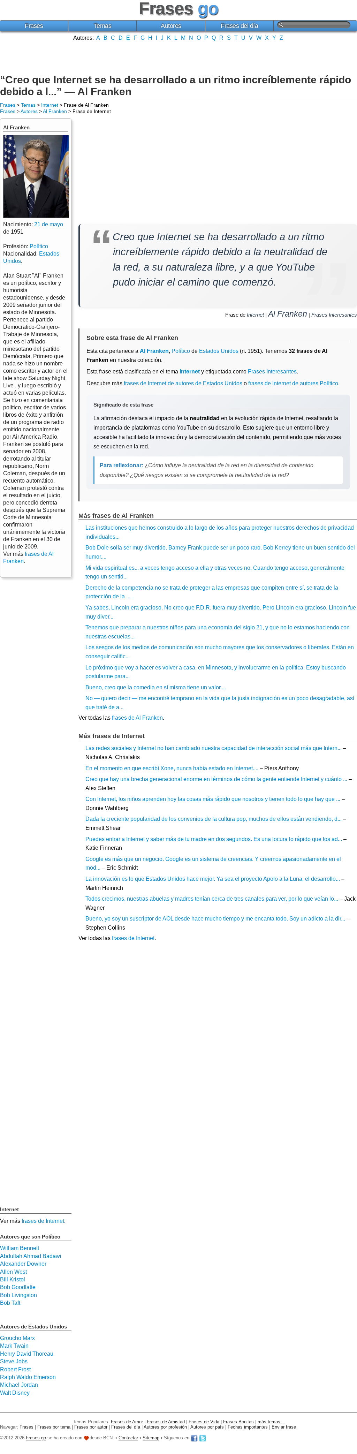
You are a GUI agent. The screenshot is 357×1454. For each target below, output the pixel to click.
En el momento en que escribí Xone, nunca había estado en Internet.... (171, 768)
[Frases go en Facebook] (194, 1438)
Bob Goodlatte (18, 1287)
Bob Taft (10, 1303)
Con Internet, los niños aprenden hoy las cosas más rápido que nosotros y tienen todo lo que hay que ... (212, 799)
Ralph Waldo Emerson (28, 1377)
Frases (34, 25)
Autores (171, 25)
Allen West (13, 1272)
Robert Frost (15, 1369)
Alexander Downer (23, 1264)
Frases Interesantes (334, 315)
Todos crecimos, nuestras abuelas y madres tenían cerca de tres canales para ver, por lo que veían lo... (211, 899)
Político (181, 351)
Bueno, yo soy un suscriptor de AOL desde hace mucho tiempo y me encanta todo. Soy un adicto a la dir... (215, 919)
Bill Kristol (12, 1279)
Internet (49, 105)
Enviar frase (284, 1427)
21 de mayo (48, 224)
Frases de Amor (127, 1421)
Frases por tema (53, 1427)
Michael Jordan (19, 1385)
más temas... (271, 1421)
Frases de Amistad (166, 1421)
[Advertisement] (178, 57)
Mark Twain (14, 1346)
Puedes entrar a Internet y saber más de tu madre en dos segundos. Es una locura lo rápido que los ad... (213, 839)
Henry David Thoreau (26, 1354)
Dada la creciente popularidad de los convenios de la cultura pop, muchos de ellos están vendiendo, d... (213, 819)
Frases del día (239, 25)
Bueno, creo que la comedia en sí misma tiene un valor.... (155, 687)
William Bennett (19, 1248)
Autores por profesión (165, 1427)
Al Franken (55, 111)
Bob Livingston (18, 1295)
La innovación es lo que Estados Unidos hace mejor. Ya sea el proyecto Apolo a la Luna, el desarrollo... (212, 879)
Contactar (128, 1438)
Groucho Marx (17, 1338)
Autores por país (207, 1427)
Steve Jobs (14, 1361)
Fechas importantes (248, 1427)
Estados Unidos (218, 351)
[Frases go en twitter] (202, 1438)
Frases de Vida (204, 1421)
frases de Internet (133, 938)
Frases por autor (90, 1427)
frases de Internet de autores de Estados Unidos (183, 383)
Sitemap (151, 1438)
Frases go (36, 1438)
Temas (103, 25)
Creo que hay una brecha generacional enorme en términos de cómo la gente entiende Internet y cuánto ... (216, 779)
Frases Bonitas (238, 1421)
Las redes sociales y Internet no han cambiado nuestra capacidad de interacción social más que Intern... (213, 748)
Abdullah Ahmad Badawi (30, 1256)
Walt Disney (15, 1393)
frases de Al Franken (137, 718)
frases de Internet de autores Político (293, 383)
